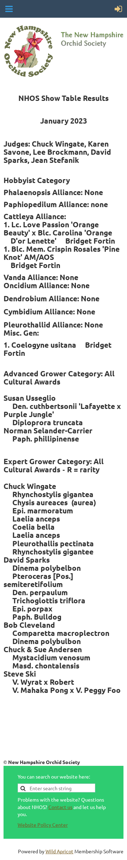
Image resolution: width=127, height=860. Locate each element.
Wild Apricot (59, 851)
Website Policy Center (43, 824)
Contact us (60, 807)
